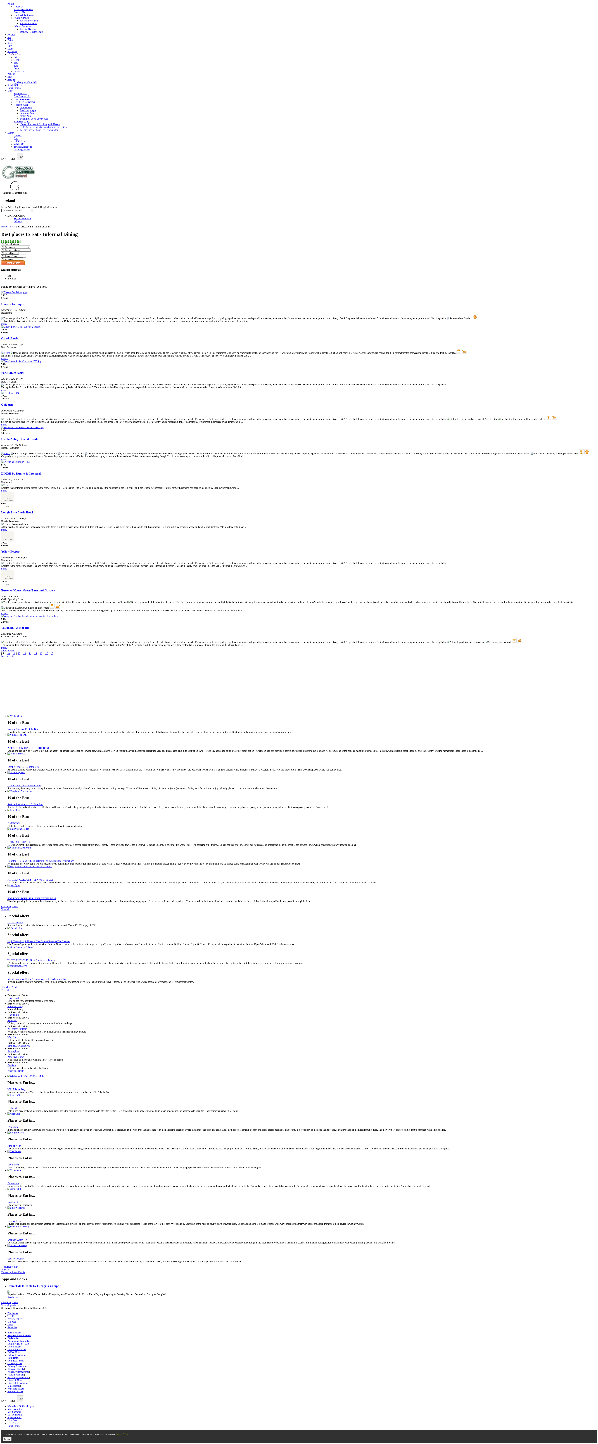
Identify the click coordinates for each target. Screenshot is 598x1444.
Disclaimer (12, 1313)
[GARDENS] (302, 810)
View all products (10, 1305)
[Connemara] (302, 1170)
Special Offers (14, 85)
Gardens (18, 135)
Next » (4, 656)
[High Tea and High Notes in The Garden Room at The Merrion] (302, 928)
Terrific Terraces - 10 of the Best (23, 767)
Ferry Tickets (13, 1423)
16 (41, 653)
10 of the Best (14, 54)
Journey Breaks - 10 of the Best (22, 729)
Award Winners (22, 18)
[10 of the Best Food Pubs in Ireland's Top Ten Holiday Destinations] (302, 847)
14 (30, 653)
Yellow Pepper (10, 551)
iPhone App (26, 107)
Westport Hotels (15, 1391)
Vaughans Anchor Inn (15, 627)
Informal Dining (15, 1006)
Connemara (13, 1183)
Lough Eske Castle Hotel (17, 512)
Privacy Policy (14, 1319)
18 (52, 653)
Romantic (12, 1020)
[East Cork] (302, 1095)
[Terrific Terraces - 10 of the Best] (302, 753)
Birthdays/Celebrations (18, 1045)
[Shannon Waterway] (302, 1226)
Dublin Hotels (14, 1346)
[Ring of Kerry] (302, 1132)
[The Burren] (302, 1151)
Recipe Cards (20, 93)
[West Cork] (302, 1113)
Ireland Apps (21, 104)
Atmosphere (13, 1051)
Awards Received (28, 23)
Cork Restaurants (15, 1360)
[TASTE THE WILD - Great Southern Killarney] (302, 947)
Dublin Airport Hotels (18, 1343)
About (10, 3)
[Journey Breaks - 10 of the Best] (302, 716)
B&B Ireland (13, 1338)
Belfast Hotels (14, 1352)
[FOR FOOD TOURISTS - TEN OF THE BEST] (302, 885)
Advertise (12, 1327)
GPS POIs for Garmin (25, 102)
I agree (7, 1439)
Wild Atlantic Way (16, 1089)
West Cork (12, 1127)
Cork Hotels (13, 1358)
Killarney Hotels (15, 1369)
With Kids (12, 1037)
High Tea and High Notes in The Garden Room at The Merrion (38, 941)
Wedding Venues (22, 149)
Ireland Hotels (14, 1332)
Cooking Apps (22, 121)
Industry (18, 221)
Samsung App (27, 113)
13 (24, 653)
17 (46, 653)
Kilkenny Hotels (15, 1374)
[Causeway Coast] (302, 1245)
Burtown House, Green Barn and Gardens (28, 590)
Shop (10, 90)
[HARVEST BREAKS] (302, 828)
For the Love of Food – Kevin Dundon (39, 130)
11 (14, 653)
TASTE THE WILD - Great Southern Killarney (31, 960)
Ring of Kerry (14, 1145)
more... (4, 324)
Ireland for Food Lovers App (34, 118)
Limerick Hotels (15, 1380)
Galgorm (7, 404)
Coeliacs (11, 1065)
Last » (12, 656)
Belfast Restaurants (16, 1355)
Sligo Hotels (13, 1386)
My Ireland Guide (22, 218)
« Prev (11, 650)
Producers (12, 51)
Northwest (12, 1202)
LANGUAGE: (8, 159)
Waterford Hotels (15, 1388)
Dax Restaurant (15, 922)
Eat (9, 37)
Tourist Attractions (23, 146)
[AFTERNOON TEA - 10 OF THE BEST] (302, 734)
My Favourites (14, 1409)
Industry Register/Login (31, 32)
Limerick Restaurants (17, 1383)
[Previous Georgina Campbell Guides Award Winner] (458, 351)
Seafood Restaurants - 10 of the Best (25, 804)
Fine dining (13, 1015)
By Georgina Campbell (25, 82)
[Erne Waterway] (302, 1207)
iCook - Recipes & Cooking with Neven (40, 124)
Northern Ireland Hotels (19, 1335)
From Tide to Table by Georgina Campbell (34, 1286)
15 (35, 653)
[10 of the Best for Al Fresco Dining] (302, 772)
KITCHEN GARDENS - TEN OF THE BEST (31, 879)
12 (19, 653)
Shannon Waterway (17, 1239)
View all (5, 909)
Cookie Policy (122, 1434)
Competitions (14, 88)
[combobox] (20, 157)
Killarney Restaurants (18, 1372)
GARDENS (13, 823)
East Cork (12, 1108)
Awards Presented (29, 20)
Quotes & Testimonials (25, 15)
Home (4, 226)
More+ (10, 132)
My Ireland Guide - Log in (20, 1406)
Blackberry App (28, 110)
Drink (10, 40)
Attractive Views (15, 1057)
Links (10, 1324)
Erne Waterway (15, 1221)
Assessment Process (23, 9)
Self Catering (20, 141)
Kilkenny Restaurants (18, 1377)
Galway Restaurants (17, 1366)
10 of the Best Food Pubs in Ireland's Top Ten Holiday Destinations (40, 861)
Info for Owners (22, 26)
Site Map (11, 1321)
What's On (19, 144)
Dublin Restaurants (16, 1349)
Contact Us (19, 12)
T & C (10, 1316)
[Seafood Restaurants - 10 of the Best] (302, 791)
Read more (12, 1297)
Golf (16, 138)
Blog (9, 76)
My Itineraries (14, 1412)
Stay (9, 43)
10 (8, 653)
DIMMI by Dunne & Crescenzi (21, 473)
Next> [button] (15, 906)
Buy (9, 46)
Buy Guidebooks (22, 96)
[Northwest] (302, 1189)
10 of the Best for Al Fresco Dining (24, 785)
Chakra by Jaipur (13, 304)
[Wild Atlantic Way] (302, 1076)
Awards (11, 34)
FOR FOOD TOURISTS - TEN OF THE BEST (31, 898)
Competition (13, 1426)
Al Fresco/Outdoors (17, 1029)
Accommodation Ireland (19, 1341)
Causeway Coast (15, 1258)
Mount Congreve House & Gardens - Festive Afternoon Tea (36, 979)
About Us (18, 6)
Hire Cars (12, 1420)
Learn (10, 48)
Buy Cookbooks (22, 99)
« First (4, 650)
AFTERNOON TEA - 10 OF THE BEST (28, 748)
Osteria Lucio (10, 338)
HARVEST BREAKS (18, 842)
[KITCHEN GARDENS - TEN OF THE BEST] (302, 866)
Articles (11, 74)
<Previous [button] (6, 906)
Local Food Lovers (16, 998)
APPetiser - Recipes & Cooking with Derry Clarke (45, 127)
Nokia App (25, 116)
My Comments (14, 1414)
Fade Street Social (12, 372)
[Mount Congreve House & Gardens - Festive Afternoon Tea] (302, 965)
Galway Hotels (14, 1363)
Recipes (11, 79)
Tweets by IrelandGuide (13, 1272)
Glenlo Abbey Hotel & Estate (19, 439)
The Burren (13, 1164)
